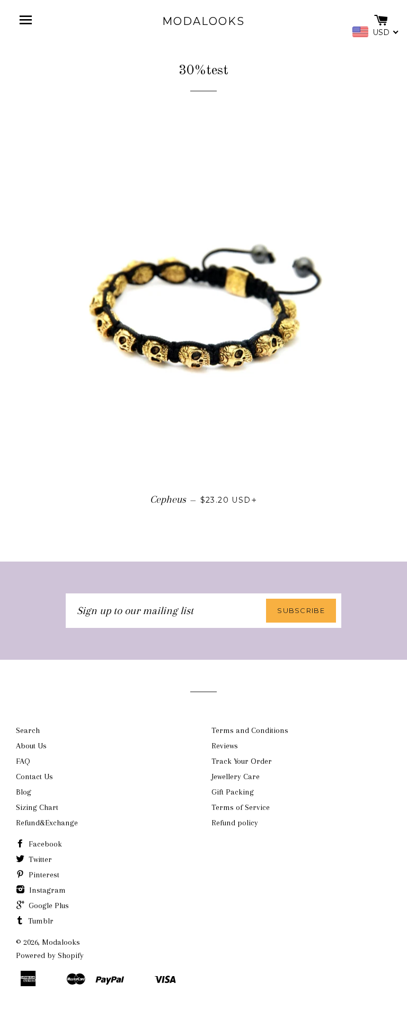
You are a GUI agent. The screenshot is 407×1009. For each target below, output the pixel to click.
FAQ (23, 761)
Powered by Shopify (50, 955)
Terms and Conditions (249, 730)
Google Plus (47, 905)
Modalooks (203, 21)
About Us (31, 746)
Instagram (46, 890)
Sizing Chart (37, 807)
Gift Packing (232, 792)
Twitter (39, 859)
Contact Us (34, 776)
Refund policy (234, 822)
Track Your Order (241, 761)
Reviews (224, 746)
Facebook (44, 844)
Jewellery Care (235, 776)
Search (28, 730)
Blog (23, 792)
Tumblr (40, 921)
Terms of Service (240, 807)
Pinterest (42, 874)
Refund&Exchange (47, 822)
